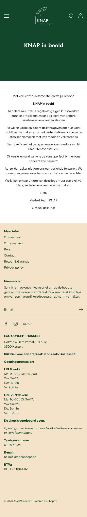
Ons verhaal (12, 237)
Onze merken (13, 243)
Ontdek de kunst (43, 208)
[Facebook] (6, 323)
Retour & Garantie (16, 261)
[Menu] (6, 15)
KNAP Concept (23, 500)
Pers (7, 249)
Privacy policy (14, 267)
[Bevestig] (81, 309)
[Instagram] (16, 323)
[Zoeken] (71, 16)
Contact (10, 255)
